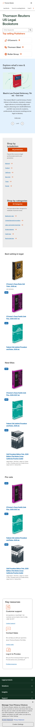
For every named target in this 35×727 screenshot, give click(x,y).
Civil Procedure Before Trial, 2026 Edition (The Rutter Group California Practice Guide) (17, 456)
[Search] (30, 30)
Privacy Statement (18, 720)
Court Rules (31, 8)
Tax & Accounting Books (18, 8)
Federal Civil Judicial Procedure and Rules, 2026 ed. (16, 348)
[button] (17, 680)
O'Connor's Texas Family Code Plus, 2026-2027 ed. (16, 317)
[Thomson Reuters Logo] (8, 3)
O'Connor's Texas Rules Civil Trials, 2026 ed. (15, 285)
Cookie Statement (7, 720)
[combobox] (16, 30)
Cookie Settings (18, 724)
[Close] (33, 702)
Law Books (6, 8)
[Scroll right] (33, 8)
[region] (17, 713)
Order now (17, 118)
